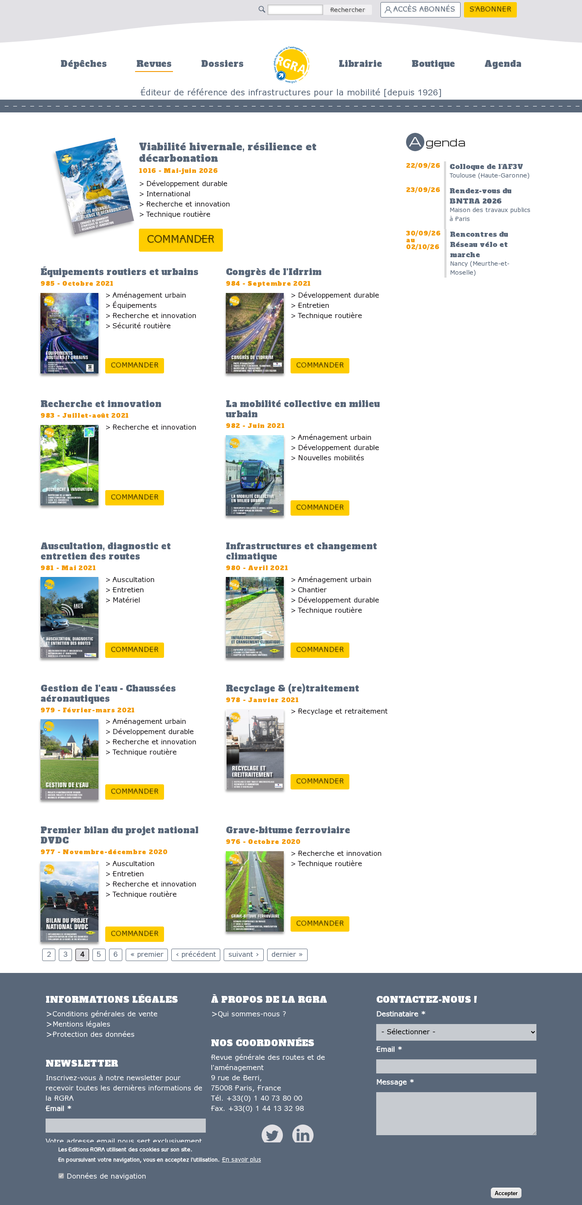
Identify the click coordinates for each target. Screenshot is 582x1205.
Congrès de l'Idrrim (274, 272)
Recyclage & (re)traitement (292, 688)
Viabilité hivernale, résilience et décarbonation (228, 153)
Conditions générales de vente (105, 1014)
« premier (147, 955)
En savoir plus (241, 1160)
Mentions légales (81, 1024)
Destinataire (401, 1014)
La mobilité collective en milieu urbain (303, 409)
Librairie (360, 64)
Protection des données (93, 1035)
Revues (154, 64)
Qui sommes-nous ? (252, 1014)
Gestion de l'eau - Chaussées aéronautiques (108, 694)
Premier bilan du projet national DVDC (119, 835)
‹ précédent (196, 955)
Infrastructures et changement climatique (301, 551)
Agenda (502, 64)
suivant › (243, 955)
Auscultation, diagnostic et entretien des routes (105, 551)
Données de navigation (106, 1176)
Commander (181, 240)
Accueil (291, 63)
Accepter (506, 1193)
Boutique (433, 64)
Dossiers (222, 64)
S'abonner (490, 9)
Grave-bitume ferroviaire (288, 830)
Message (395, 1082)
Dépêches (84, 64)
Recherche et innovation (100, 404)
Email (59, 1109)
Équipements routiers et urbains (119, 272)
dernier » (287, 955)
